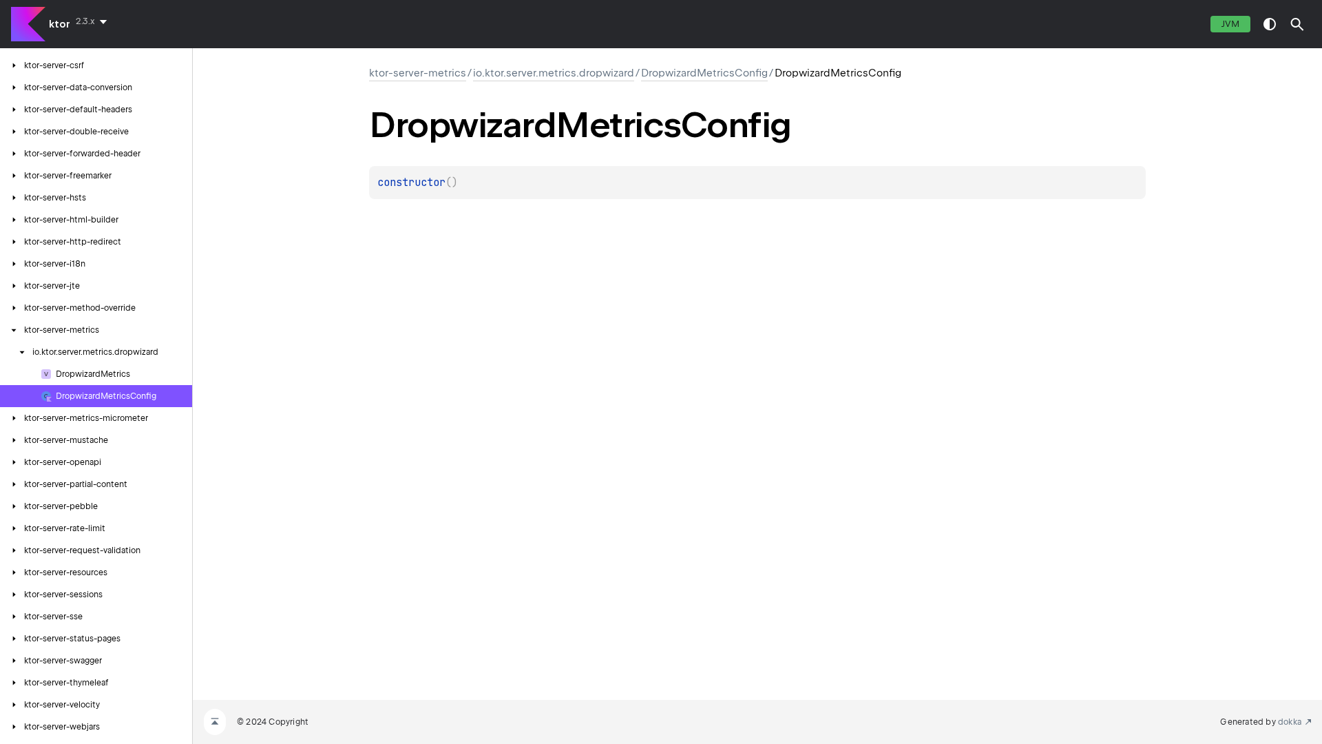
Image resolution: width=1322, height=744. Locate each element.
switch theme (1269, 24)
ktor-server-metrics (417, 73)
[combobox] (94, 21)
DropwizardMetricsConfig (704, 73)
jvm (1230, 24)
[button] (1297, 24)
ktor (59, 24)
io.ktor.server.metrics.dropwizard (553, 73)
